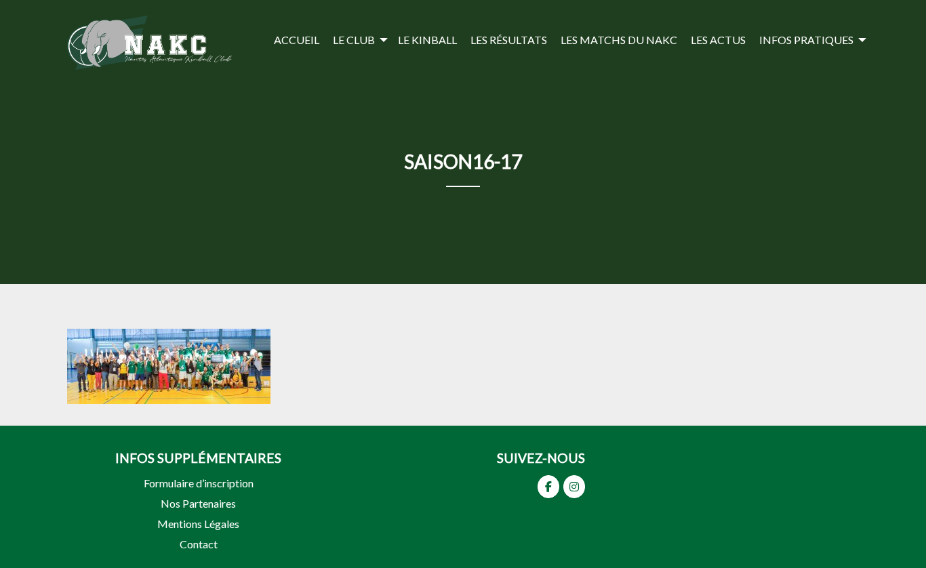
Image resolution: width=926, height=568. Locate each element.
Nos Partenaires (198, 503)
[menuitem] (296, 39)
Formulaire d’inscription (199, 482)
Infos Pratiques (806, 39)
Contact (199, 543)
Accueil (296, 39)
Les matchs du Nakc (619, 39)
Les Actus (718, 39)
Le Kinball (427, 39)
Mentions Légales (198, 523)
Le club (354, 39)
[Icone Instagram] (574, 486)
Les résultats (508, 39)
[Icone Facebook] (548, 486)
